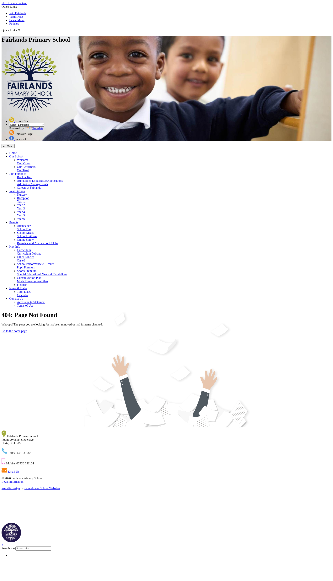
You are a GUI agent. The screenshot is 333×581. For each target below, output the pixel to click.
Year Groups (17, 191)
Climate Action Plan (29, 277)
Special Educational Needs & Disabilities (42, 274)
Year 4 (21, 212)
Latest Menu (16, 20)
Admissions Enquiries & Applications (40, 180)
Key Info (14, 246)
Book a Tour (24, 177)
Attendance (24, 225)
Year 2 (21, 205)
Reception (23, 198)
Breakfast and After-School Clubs (37, 243)
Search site (8, 548)
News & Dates (18, 288)
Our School (16, 156)
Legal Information (13, 481)
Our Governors (26, 166)
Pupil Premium (26, 267)
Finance (22, 284)
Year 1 (21, 201)
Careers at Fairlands (29, 187)
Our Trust (23, 170)
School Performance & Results (35, 264)
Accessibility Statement (31, 302)
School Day (24, 229)
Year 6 (21, 218)
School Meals (25, 232)
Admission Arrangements (32, 184)
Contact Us (16, 298)
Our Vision (23, 163)
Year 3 (21, 208)
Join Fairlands (17, 13)
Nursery (22, 194)
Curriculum (24, 250)
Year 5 (21, 215)
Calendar (22, 295)
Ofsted (21, 260)
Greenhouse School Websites (42, 488)
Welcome (22, 159)
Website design (11, 488)
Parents (13, 222)
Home (13, 153)
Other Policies (25, 257)
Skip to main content (14, 3)
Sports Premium (26, 270)
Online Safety (25, 239)
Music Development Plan (32, 281)
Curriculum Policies (29, 253)
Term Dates (16, 16)
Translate (37, 128)
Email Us (13, 471)
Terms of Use (25, 305)
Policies (14, 23)
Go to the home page (14, 331)
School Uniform (27, 236)
